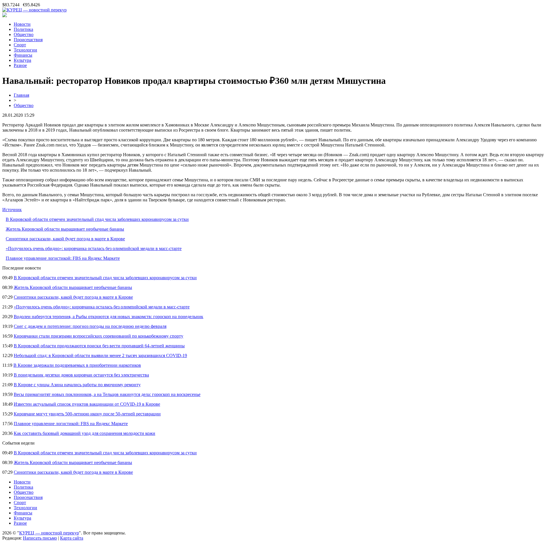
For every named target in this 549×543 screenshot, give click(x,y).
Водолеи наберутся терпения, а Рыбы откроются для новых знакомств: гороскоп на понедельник (108, 316)
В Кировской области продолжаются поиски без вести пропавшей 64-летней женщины (99, 345)
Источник (12, 209)
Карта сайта (71, 538)
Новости (22, 24)
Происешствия (28, 39)
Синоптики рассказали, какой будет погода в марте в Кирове (65, 238)
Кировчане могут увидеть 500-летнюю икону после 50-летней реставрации (87, 413)
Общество (23, 34)
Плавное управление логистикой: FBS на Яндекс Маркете (63, 258)
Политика (23, 29)
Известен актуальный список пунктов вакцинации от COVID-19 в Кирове (87, 404)
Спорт (20, 44)
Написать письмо (40, 538)
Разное (20, 65)
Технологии (25, 49)
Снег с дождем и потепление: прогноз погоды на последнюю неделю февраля (90, 326)
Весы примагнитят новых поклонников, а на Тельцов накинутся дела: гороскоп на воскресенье (107, 394)
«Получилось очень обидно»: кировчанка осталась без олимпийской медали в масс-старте (94, 248)
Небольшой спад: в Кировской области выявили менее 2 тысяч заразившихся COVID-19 (100, 355)
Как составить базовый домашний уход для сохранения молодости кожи (84, 433)
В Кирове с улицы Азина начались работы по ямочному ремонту (77, 384)
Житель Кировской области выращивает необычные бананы (65, 229)
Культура (22, 60)
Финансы (23, 55)
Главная (21, 95)
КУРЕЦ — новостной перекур (49, 532)
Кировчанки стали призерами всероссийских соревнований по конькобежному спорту (98, 336)
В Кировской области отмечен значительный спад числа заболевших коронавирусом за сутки (97, 219)
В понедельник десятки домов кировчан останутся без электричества (81, 374)
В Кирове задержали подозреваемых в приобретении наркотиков (77, 365)
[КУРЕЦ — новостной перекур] (34, 9)
